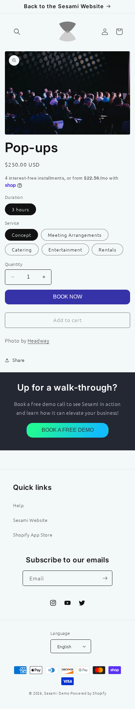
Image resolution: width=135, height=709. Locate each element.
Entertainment (65, 249)
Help (18, 505)
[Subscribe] (105, 578)
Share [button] (18, 360)
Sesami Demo (56, 693)
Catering (22, 249)
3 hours (20, 209)
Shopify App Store (32, 534)
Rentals (107, 249)
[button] (17, 31)
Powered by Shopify (88, 693)
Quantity (13, 264)
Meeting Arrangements (75, 235)
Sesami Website (30, 520)
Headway (38, 340)
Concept (21, 235)
